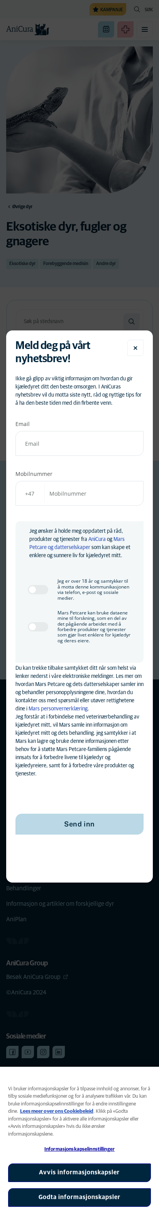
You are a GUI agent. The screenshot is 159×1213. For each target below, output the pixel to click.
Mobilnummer (33, 473)
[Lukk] (135, 348)
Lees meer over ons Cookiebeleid (56, 1111)
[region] (79, 1140)
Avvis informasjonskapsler (79, 1172)
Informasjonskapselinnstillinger (79, 1149)
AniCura (97, 539)
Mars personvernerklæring (58, 709)
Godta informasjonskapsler (79, 1197)
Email (22, 424)
